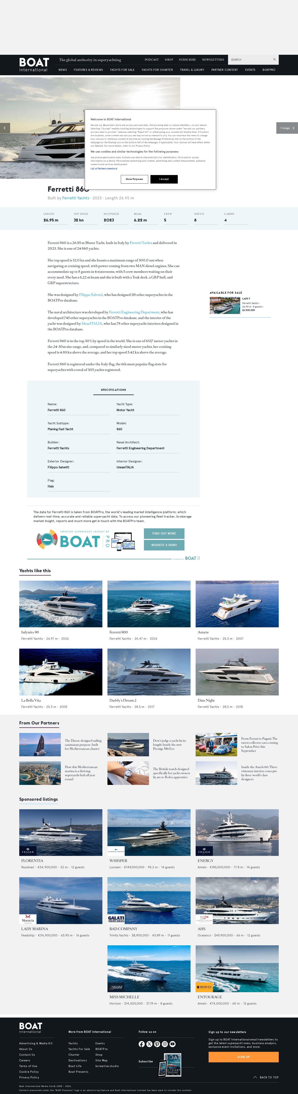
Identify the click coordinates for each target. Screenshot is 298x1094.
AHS (201, 928)
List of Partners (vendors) (104, 168)
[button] (5, 128)
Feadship (27, 935)
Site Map (101, 1060)
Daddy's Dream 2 (122, 700)
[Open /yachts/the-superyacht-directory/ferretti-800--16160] (149, 604)
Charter (74, 1054)
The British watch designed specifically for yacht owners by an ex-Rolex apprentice (171, 773)
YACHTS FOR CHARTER (157, 70)
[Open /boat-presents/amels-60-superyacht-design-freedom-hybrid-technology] (216, 773)
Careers (24, 1060)
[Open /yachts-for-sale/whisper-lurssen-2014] (149, 832)
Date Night (206, 700)
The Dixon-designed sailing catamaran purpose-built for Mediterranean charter (83, 744)
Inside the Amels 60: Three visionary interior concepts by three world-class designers (259, 773)
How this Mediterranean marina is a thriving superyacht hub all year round (81, 773)
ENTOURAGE (210, 997)
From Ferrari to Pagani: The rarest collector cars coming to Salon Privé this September (259, 744)
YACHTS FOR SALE (122, 70)
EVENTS (250, 70)
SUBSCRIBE (187, 59)
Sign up (244, 1057)
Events (100, 1043)
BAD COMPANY (123, 928)
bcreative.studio (107, 1066)
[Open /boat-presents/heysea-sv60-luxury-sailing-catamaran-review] (40, 744)
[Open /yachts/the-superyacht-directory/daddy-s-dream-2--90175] (149, 672)
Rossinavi (27, 867)
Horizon (115, 1003)
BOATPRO (269, 70)
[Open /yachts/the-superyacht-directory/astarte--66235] (237, 604)
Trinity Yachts (118, 935)
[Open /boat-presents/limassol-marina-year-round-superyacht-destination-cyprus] (40, 773)
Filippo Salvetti (91, 294)
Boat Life (75, 1066)
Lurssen (115, 867)
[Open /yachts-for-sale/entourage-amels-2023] (237, 968)
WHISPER (118, 860)
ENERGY (205, 860)
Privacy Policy (29, 1077)
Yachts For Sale (79, 1049)
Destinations (78, 1060)
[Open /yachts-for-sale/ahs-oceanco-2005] (237, 900)
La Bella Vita (31, 700)
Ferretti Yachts (75, 198)
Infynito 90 (30, 632)
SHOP (169, 59)
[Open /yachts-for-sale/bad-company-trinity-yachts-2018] (149, 900)
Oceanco (204, 935)
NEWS (63, 70)
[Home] (37, 65)
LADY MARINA (34, 928)
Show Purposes (134, 179)
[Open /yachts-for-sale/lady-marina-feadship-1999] (60, 900)
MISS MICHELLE (124, 997)
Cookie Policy (29, 1072)
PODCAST (152, 59)
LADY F (246, 298)
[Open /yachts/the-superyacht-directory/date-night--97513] (237, 672)
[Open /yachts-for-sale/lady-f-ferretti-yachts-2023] (225, 305)
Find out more (164, 533)
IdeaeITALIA (91, 323)
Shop (99, 1054)
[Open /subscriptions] (166, 1066)
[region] (150, 149)
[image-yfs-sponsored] (27, 855)
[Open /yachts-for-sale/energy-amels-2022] (237, 832)
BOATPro (101, 1049)
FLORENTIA (32, 860)
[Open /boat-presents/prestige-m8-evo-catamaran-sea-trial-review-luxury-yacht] (128, 744)
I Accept (164, 179)
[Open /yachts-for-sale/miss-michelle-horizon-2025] (149, 968)
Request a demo (164, 545)
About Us (25, 1049)
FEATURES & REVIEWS (88, 70)
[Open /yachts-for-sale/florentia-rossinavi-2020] (60, 832)
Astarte (203, 632)
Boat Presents (78, 1072)
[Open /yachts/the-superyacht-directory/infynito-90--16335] (60, 604)
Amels (202, 867)
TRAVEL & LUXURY (192, 70)
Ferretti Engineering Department (134, 312)
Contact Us (27, 1054)
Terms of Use (28, 1066)
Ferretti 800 (118, 632)
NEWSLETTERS (213, 59)
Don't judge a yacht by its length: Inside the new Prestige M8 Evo (169, 744)
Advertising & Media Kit (36, 1043)
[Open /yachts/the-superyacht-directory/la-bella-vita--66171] (60, 672)
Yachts (73, 1043)
